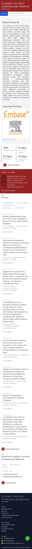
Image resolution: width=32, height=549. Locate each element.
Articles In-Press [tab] (19, 208)
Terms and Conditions (8, 525)
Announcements (6, 517)
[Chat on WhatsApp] (27, 538)
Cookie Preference (7, 529)
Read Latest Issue (12, 449)
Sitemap (3, 531)
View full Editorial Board (8, 191)
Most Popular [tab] (7, 208)
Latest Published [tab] (8, 203)
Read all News (10, 483)
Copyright (4, 527)
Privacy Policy (5, 523)
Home (3, 507)
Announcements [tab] (15, 465)
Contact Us (4, 513)
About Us (4, 511)
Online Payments (6, 509)
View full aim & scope (9, 139)
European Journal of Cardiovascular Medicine (15, 5)
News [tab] (4, 465)
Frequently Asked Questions (10, 515)
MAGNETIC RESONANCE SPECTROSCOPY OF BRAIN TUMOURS (13, 398)
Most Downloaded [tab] (22, 203)
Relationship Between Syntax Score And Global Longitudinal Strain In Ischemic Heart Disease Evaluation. (15, 220)
